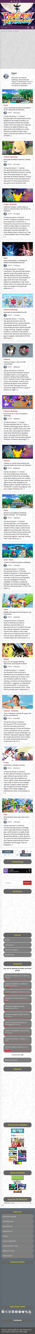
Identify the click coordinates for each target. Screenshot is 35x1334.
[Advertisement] (17, 51)
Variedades (14, 710)
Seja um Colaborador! (9, 1241)
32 (17, 855)
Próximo (25, 855)
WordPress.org (9, 955)
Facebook (17, 1320)
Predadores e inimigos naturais (14, 765)
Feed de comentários (11, 950)
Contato (5, 1236)
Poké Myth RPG (7, 1226)
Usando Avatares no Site (10, 1246)
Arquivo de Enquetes (11, 1060)
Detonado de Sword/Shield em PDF (15, 312)
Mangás (6, 659)
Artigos (6, 204)
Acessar (7, 940)
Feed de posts (9, 945)
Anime (6, 105)
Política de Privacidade (9, 1216)
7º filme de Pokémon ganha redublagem (17, 562)
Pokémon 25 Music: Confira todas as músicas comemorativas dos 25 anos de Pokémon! (17, 209)
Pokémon (7, 359)
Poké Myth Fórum (8, 1221)
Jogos (5, 258)
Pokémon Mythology (11, 157)
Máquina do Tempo (9, 1251)
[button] (28, 27)
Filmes (11, 559)
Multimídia (13, 204)
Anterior (8, 852)
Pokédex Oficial (7, 1256)
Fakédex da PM (7, 1231)
